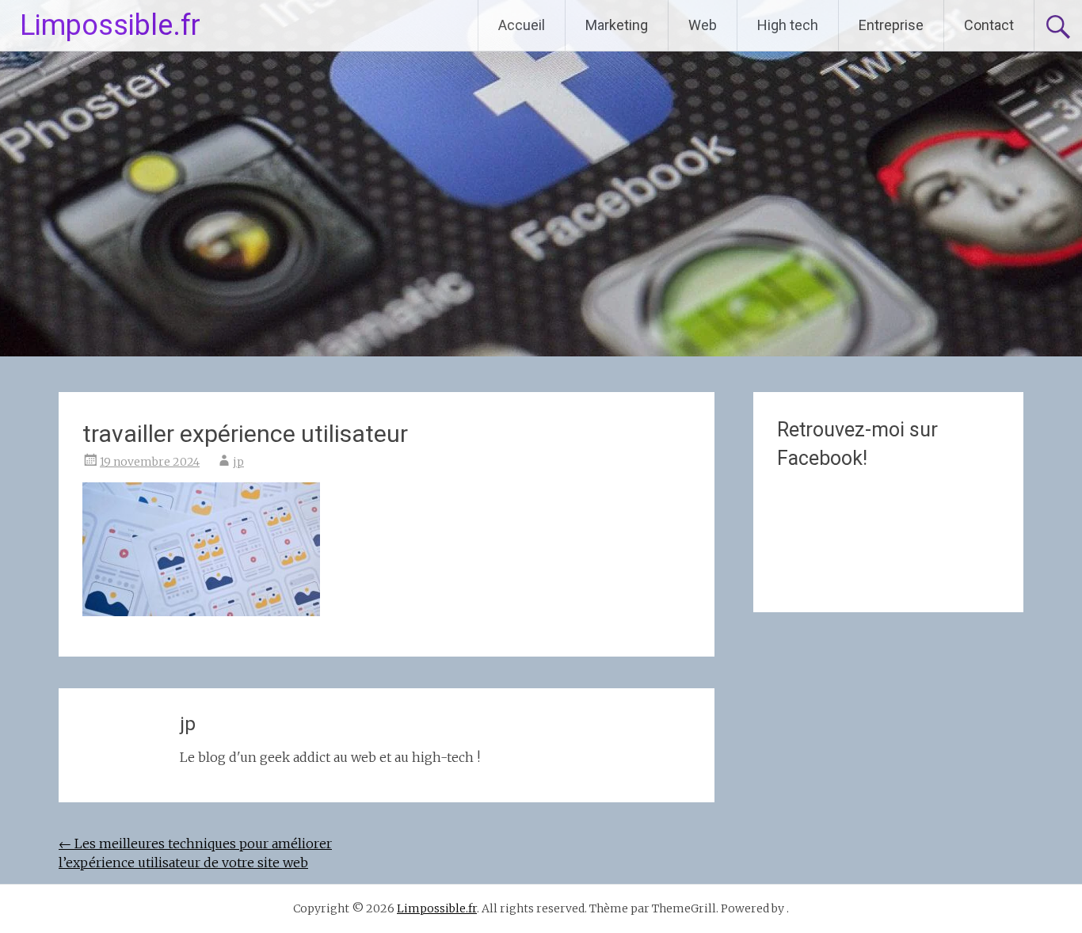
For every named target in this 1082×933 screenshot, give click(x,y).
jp (238, 462)
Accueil (521, 25)
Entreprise (891, 25)
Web (702, 25)
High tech (787, 25)
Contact (989, 25)
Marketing (616, 25)
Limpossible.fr (110, 25)
